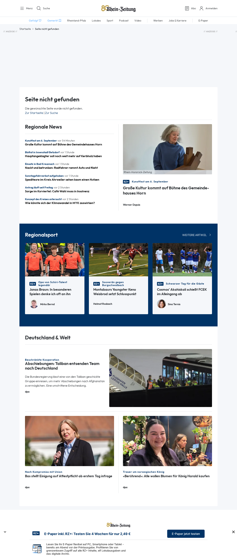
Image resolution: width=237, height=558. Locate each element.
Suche (46, 8)
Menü (29, 8)
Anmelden (212, 8)
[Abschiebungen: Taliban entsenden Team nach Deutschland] (160, 378)
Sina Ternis (174, 304)
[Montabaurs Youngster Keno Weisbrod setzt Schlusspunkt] (118, 259)
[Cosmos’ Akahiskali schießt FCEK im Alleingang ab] (182, 259)
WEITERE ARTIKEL (194, 235)
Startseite (25, 29)
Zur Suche (51, 113)
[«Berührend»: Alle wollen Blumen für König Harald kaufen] (167, 441)
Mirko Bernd (47, 304)
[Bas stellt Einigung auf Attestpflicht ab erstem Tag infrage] (69, 441)
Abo (193, 8)
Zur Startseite (34, 113)
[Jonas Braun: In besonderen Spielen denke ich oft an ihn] (54, 259)
